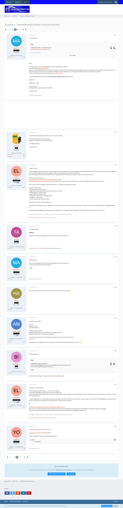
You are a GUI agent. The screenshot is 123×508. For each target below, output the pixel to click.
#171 (115, 35)
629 (23, 29)
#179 (115, 384)
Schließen (116, 506)
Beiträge (10, 57)
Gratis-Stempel (57, 73)
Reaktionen (10, 154)
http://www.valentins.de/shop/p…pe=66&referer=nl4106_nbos (47, 407)
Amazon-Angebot (42, 68)
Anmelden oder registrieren (105, 2)
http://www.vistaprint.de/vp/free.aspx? (43, 181)
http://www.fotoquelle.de (35, 429)
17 (12, 29)
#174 (115, 226)
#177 (115, 318)
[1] (32, 441)
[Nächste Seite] (26, 29)
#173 (115, 165)
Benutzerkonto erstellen (56, 474)
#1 (37, 448)
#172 (115, 132)
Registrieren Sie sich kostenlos (64, 470)
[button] (7, 493)
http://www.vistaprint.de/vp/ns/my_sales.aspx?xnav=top (43, 179)
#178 (115, 351)
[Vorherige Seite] (6, 29)
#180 (115, 426)
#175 (115, 256)
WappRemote (32, 248)
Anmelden (71, 474)
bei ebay (31, 339)
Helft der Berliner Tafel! (35, 217)
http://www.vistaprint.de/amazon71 (39, 49)
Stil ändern (115, 501)
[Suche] (115, 2)
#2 (39, 448)
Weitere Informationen (107, 506)
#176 (115, 287)
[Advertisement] (87, 8)
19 (17, 29)
